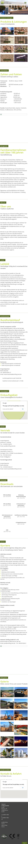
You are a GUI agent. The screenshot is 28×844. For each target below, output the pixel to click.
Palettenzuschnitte (7, 33)
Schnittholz (21, 33)
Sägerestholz (7, 51)
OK (22, 409)
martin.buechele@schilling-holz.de (12, 374)
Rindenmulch (21, 60)
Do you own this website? (8, 409)
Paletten (21, 42)
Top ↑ (24, 843)
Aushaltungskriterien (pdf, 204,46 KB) (12, 378)
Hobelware (7, 42)
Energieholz (21, 51)
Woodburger (7, 60)
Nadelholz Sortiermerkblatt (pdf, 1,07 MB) (13, 381)
